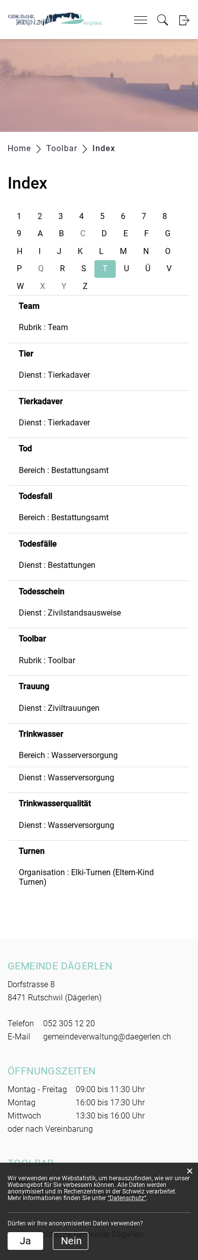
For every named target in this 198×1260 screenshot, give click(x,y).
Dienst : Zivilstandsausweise (70, 613)
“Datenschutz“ (127, 1198)
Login (184, 20)
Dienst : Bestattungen (57, 565)
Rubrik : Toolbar (47, 660)
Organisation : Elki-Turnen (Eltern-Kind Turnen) (86, 877)
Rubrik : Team (43, 327)
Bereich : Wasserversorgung (68, 755)
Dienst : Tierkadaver (54, 375)
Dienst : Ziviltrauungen (59, 708)
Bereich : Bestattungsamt (64, 470)
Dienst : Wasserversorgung (66, 777)
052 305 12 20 (69, 1023)
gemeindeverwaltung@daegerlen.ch (107, 1036)
